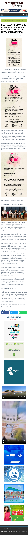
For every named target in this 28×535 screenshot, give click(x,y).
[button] (5, 312)
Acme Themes (14, 532)
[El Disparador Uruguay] (2, 14)
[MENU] (27, 14)
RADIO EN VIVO (14, 319)
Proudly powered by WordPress (8, 531)
